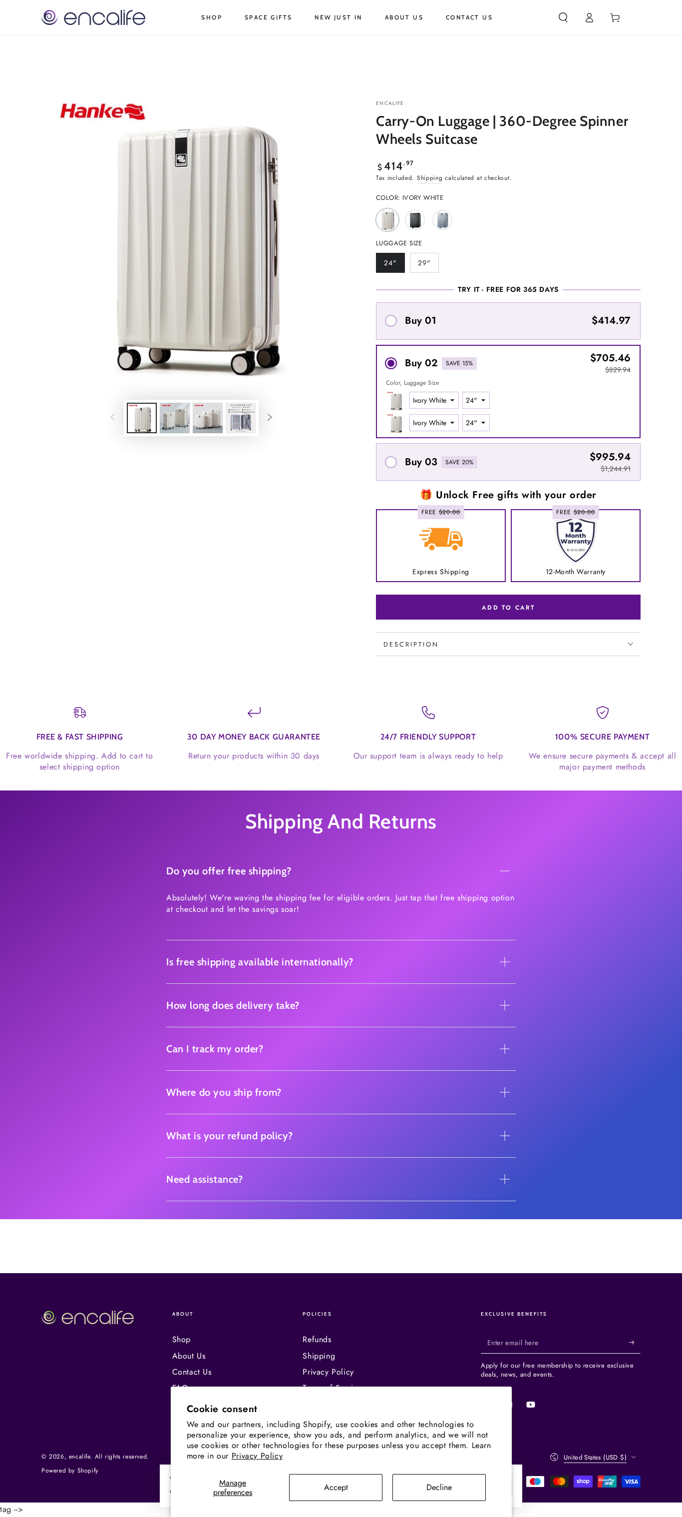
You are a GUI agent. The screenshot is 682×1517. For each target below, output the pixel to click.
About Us (189, 1356)
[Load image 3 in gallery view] (208, 418)
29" (428, 265)
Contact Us (192, 1372)
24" (394, 265)
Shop (181, 1339)
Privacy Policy (257, 1456)
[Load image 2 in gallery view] (175, 418)
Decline (439, 1487)
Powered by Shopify (69, 1471)
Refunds (317, 1339)
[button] (563, 17)
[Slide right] (270, 418)
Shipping (430, 177)
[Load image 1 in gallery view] (142, 418)
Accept (336, 1487)
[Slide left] (113, 418)
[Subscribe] (635, 1342)
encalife (390, 103)
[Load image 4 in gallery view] (241, 418)
